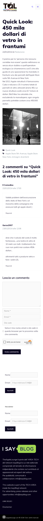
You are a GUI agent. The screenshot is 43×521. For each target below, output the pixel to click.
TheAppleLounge (9, 459)
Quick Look (10, 150)
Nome (7, 375)
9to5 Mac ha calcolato (18, 94)
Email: (8, 382)
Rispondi (9, 213)
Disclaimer (7, 507)
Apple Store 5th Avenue (16, 153)
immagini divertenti (20, 157)
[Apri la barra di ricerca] (32, 7)
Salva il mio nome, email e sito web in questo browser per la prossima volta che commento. (21, 331)
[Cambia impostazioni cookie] (4, 517)
